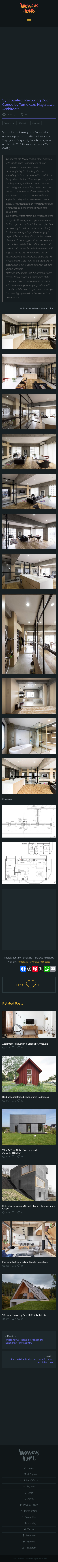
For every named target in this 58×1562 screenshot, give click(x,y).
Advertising (30, 1523)
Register (30, 1486)
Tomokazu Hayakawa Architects (33, 961)
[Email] (53, 969)
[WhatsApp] (47, 969)
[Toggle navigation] (29, 20)
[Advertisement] (29, 63)
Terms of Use (30, 1511)
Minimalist (23, 123)
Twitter (30, 1529)
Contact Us (30, 1517)
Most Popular (30, 1474)
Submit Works (31, 1480)
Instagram (31, 1547)
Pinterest (30, 1541)
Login (30, 1492)
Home (31, 1468)
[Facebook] (23, 969)
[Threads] (29, 969)
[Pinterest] (35, 969)
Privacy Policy (30, 1505)
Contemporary (9, 123)
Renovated (36, 123)
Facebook (31, 1535)
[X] (41, 969)
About (31, 1498)
